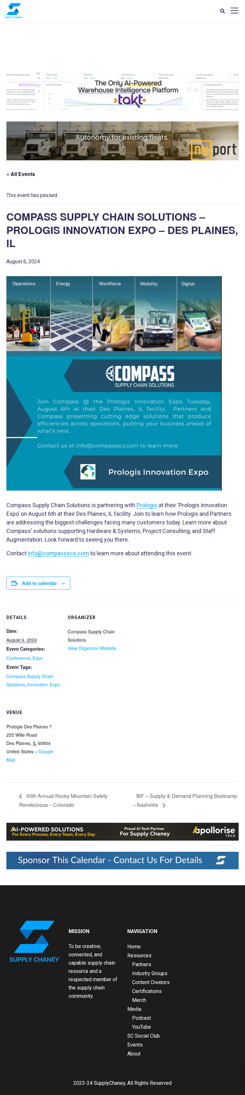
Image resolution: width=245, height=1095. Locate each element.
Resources (139, 956)
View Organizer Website (92, 648)
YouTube (141, 1027)
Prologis (147, 505)
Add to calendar (39, 583)
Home (134, 947)
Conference (18, 658)
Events (135, 1045)
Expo (38, 658)
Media (134, 1009)
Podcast (141, 1018)
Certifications (147, 991)
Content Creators (151, 982)
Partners (141, 964)
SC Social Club (143, 1036)
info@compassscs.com (58, 553)
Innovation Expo (43, 684)
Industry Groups (149, 973)
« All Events (20, 174)
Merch (139, 1000)
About (133, 1054)
